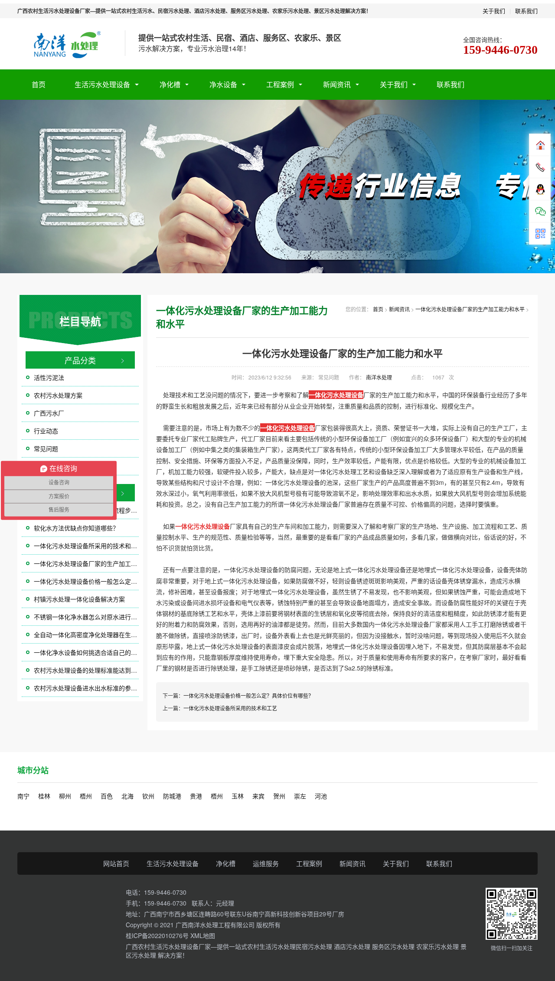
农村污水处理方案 (58, 395)
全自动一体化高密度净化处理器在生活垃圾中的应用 (86, 634)
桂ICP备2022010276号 (157, 935)
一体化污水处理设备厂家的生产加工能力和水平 (86, 563)
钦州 (148, 795)
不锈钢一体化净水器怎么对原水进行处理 (86, 616)
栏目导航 (80, 321)
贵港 (196, 795)
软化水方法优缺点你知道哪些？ (76, 527)
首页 (39, 84)
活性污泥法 (49, 377)
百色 (107, 795)
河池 (321, 795)
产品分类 (80, 360)
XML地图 (202, 935)
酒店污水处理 (353, 946)
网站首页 (116, 863)
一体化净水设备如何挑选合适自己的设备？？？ (86, 652)
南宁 (23, 795)
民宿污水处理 (315, 946)
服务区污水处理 (394, 946)
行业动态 (46, 430)
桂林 (44, 795)
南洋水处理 (379, 377)
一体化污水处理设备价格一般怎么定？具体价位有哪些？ (86, 581)
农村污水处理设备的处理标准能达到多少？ (86, 670)
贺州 (279, 795)
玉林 (238, 795)
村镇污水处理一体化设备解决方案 (79, 599)
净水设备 (223, 84)
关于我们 (494, 11)
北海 (127, 795)
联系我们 (526, 11)
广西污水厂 (49, 413)
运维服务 (266, 863)
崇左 (300, 795)
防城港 (172, 795)
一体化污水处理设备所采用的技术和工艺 (86, 545)
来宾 (258, 795)
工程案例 (280, 84)
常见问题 (46, 448)
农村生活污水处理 (271, 946)
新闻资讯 (337, 84)
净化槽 (170, 84)
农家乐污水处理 (438, 946)
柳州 (65, 795)
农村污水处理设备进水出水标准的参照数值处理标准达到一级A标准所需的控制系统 (86, 687)
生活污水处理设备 (102, 84)
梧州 (86, 795)
